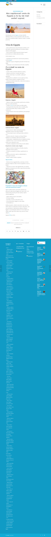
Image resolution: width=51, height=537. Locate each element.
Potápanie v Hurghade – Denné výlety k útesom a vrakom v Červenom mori (9, 316)
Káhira (7, 360)
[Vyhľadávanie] (40, 4)
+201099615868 (19, 246)
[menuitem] (40, 4)
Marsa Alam (8, 398)
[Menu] (43, 4)
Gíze (12, 105)
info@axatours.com (20, 248)
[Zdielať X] (10, 231)
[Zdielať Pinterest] (15, 231)
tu (8, 212)
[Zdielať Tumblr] (20, 231)
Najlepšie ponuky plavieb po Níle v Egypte (9, 273)
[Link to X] (42, 535)
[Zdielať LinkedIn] (18, 231)
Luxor (7, 392)
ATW (10, 215)
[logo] (10, 4)
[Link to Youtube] (44, 535)
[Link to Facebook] (41, 535)
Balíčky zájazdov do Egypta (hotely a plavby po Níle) (10, 257)
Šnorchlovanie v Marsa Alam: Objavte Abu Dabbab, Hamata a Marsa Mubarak (10, 434)
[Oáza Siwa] (50, 268)
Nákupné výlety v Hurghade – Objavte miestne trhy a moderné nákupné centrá (9, 296)
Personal (38, 16)
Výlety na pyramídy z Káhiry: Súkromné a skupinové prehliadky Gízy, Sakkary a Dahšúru (10, 387)
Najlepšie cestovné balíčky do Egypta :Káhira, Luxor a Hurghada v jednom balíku (9, 267)
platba (28, 249)
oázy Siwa (8, 376)
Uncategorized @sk (18, 11)
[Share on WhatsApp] (12, 231)
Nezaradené (8, 453)
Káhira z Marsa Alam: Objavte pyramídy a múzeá (9, 402)
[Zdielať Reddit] (26, 231)
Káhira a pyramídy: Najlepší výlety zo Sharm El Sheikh (9, 465)
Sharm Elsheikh (9, 455)
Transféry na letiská (9, 519)
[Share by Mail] (29, 231)
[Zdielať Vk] (23, 231)
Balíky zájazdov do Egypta (17, 222)
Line (22, 220)
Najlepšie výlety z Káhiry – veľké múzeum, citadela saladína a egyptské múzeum (9, 365)
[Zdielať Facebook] (7, 231)
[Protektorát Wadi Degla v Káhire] (1, 268)
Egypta (17, 35)
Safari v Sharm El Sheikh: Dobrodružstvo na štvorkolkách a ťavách (9, 505)
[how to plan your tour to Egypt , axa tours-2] (18, 28)
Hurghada (8, 276)
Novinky (38, 14)
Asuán (7, 247)
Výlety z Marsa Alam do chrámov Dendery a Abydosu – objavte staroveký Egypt (10, 448)
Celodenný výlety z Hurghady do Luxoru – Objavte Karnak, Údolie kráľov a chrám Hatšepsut (9, 281)
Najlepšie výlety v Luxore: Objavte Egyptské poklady (9, 396)
